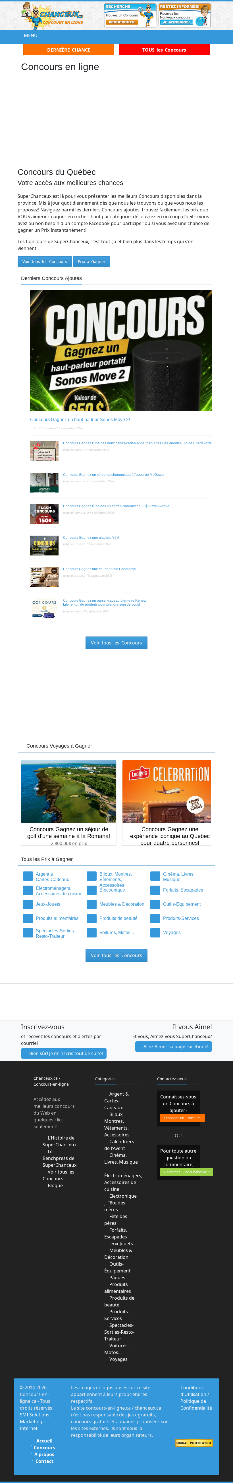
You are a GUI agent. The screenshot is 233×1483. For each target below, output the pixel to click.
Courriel (56, 754)
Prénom (55, 733)
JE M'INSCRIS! (116, 773)
